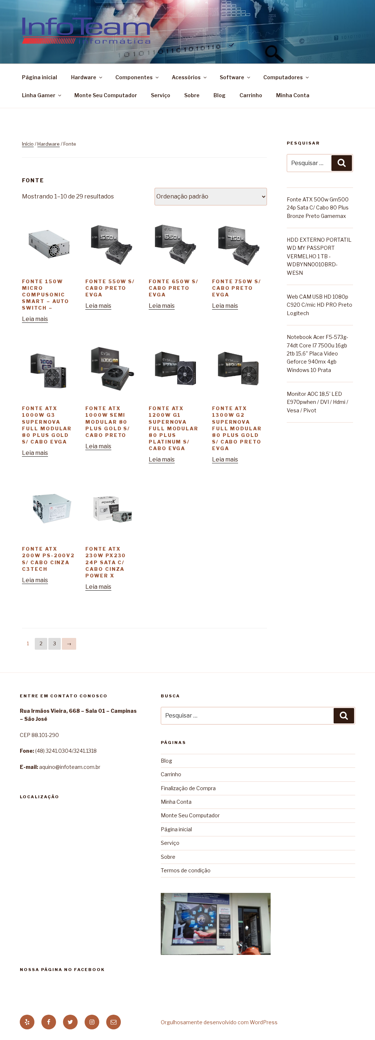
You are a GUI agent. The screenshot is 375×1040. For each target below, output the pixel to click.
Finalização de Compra (188, 788)
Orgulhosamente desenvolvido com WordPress (219, 1022)
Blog (220, 95)
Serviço (160, 95)
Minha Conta (292, 95)
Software (232, 77)
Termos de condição (186, 870)
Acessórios (186, 77)
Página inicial (39, 77)
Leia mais (35, 318)
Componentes (134, 77)
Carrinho (251, 95)
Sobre (192, 95)
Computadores (283, 77)
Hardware (83, 77)
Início (28, 144)
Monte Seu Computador (105, 95)
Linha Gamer (38, 95)
